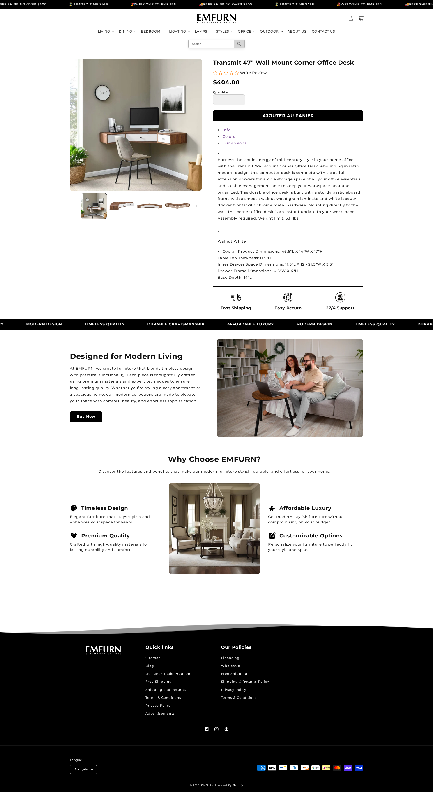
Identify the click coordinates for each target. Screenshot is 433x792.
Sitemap (153, 658)
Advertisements (160, 713)
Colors (229, 136)
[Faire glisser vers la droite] (197, 206)
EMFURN (207, 785)
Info (227, 130)
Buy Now (86, 416)
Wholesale (230, 666)
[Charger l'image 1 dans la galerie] (94, 206)
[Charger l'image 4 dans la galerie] (177, 206)
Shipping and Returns (165, 690)
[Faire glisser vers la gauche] (75, 206)
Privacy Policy (158, 705)
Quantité (220, 92)
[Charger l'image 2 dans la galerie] (122, 206)
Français (81, 769)
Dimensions (234, 143)
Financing (230, 658)
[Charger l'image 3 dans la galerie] (150, 206)
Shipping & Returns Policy (245, 682)
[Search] (239, 44)
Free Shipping (158, 682)
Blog (149, 666)
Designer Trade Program (167, 674)
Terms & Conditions (163, 698)
